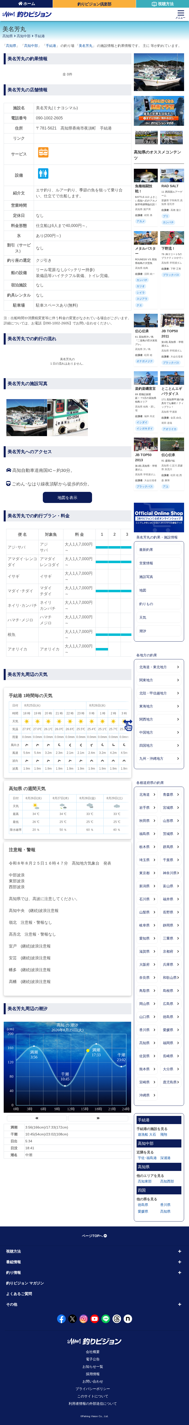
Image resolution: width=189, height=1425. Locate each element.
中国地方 (146, 732)
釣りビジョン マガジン (25, 1283)
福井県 (168, 899)
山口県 (144, 1017)
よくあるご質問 (19, 1294)
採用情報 (93, 1374)
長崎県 (168, 1056)
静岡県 (168, 925)
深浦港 (165, 1158)
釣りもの (146, 604)
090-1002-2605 (49, 118)
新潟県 (144, 886)
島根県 (168, 991)
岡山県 (144, 1004)
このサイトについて (92, 1396)
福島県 (144, 834)
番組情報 (13, 1262)
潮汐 (142, 631)
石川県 (144, 899)
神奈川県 (170, 873)
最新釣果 (146, 550)
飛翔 (163, 1134)
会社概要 (93, 1352)
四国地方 (146, 745)
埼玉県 (144, 860)
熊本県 (144, 1069)
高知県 (7, 36)
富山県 (168, 886)
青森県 (168, 794)
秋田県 (144, 821)
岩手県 (144, 808)
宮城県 (168, 808)
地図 (142, 590)
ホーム (29, 3)
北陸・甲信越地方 (153, 693)
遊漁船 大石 (147, 1134)
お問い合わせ (92, 1381)
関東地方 (146, 680)
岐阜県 (144, 925)
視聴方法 (166, 4)
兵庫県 (168, 964)
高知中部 (24, 36)
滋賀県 (144, 951)
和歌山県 (170, 978)
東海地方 (146, 706)
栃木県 (144, 847)
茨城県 (168, 834)
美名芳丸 (86, 46)
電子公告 (93, 1359)
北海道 (144, 794)
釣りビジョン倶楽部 (94, 4)
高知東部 (145, 1181)
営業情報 (146, 563)
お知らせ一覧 (92, 1367)
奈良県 (144, 978)
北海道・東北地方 (153, 667)
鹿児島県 (170, 1082)
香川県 (144, 1030)
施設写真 (146, 577)
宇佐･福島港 (147, 1158)
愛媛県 (168, 1030)
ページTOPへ (92, 1236)
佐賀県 (144, 1056)
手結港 (39, 36)
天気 (142, 617)
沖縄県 (144, 1095)
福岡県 (168, 1043)
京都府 (168, 951)
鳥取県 (144, 991)
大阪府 (144, 964)
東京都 (144, 873)
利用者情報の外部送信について (93, 1404)
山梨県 (144, 912)
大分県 (168, 1069)
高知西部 (167, 1181)
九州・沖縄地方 (151, 758)
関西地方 (146, 719)
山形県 (168, 821)
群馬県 (168, 847)
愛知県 (144, 938)
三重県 (168, 938)
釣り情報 (13, 1272)
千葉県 (168, 860)
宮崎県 (144, 1082)
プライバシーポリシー (93, 1389)
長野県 (168, 912)
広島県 (168, 1004)
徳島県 (168, 1017)
